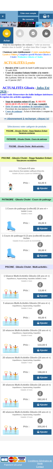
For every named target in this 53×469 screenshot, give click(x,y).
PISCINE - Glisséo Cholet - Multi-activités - (27, 146)
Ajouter (44, 188)
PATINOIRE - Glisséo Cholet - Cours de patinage (27, 139)
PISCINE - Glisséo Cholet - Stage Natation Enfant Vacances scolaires (26, 132)
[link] (1, 88)
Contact (40, 467)
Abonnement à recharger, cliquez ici (28, 118)
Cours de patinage (13, 111)
